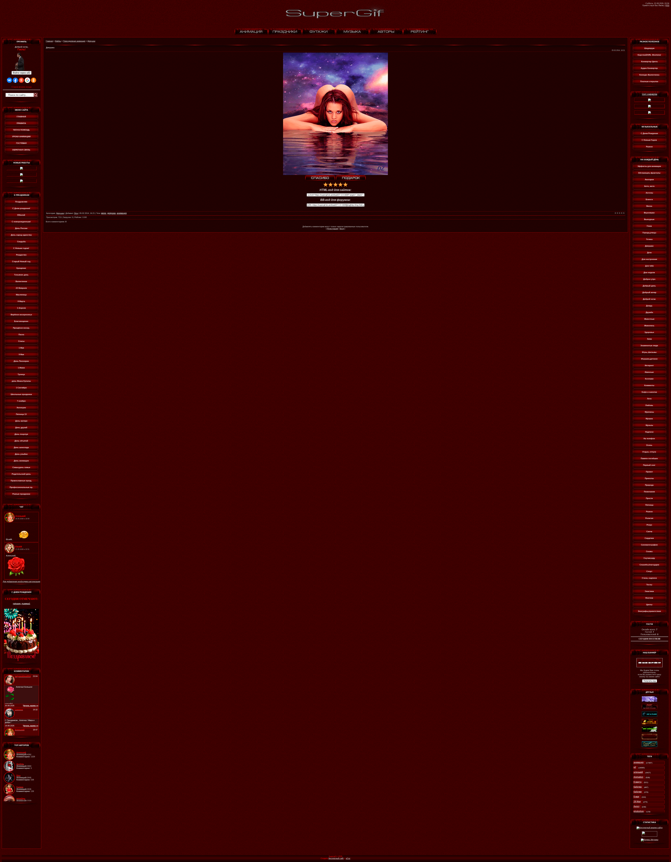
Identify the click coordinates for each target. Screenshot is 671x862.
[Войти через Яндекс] (21, 80)
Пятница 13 (21, 414)
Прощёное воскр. (21, 328)
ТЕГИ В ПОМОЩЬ (21, 130)
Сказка (649, 551)
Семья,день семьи (21, 467)
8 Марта (21, 301)
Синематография (649, 545)
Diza (76, 213)
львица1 (25, 603)
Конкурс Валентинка (649, 75)
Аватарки (649, 179)
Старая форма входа (22, 87)
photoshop (639, 811)
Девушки (91, 41)
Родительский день (21, 474)
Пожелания (649, 492)
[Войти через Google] (27, 80)
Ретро (649, 525)
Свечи (649, 531)
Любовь (649, 405)
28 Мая (637, 801)
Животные (649, 319)
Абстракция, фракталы (649, 173)
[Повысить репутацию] (320, 178)
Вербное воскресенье (21, 315)
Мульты (649, 425)
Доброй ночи (649, 299)
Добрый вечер (649, 292)
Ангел (636, 806)
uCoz (348, 858)
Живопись (649, 326)
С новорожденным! (21, 222)
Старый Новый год (21, 261)
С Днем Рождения (649, 133)
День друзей (21, 427)
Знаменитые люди (649, 345)
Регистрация (332, 229)
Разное (649, 147)
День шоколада (21, 447)
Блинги (649, 199)
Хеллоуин (21, 408)
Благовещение (21, 321)
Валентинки (21, 281)
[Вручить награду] (351, 178)
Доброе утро (649, 279)
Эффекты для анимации (649, 166)
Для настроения (649, 259)
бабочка (638, 787)
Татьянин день (21, 275)
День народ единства (21, 235)
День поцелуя (21, 434)
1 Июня (21, 368)
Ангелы (649, 193)
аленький (638, 772)
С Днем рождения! (21, 208)
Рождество (21, 255)
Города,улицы (649, 233)
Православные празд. (21, 481)
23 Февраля (21, 288)
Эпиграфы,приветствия (649, 611)
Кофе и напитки (649, 392)
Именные (649, 372)
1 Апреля (21, 308)
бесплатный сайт (336, 858)
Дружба (649, 312)
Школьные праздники (21, 394)
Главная (49, 41)
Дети (649, 253)
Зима (649, 339)
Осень (649, 445)
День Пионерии (21, 361)
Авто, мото (649, 186)
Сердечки (649, 538)
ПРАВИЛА (21, 123)
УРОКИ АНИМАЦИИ (21, 136)
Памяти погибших (649, 458)
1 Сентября (21, 388)
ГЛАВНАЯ (21, 117)
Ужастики (649, 591)
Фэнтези (649, 598)
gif (635, 767)
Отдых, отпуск (649, 452)
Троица (21, 374)
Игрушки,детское (649, 359)
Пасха (21, 334)
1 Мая (21, 348)
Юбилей (21, 215)
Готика (649, 239)
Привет (649, 472)
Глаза (649, 226)
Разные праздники (21, 494)
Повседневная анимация (74, 41)
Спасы (21, 341)
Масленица (21, 295)
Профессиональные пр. (21, 487)
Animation (638, 777)
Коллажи (649, 379)
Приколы (649, 478)
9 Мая (21, 354)
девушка (111, 213)
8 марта (637, 782)
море (103, 213)
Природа (649, 485)
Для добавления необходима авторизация (21, 581)
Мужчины (649, 412)
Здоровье (649, 332)
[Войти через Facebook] (15, 80)
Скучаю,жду (649, 558)
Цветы (649, 605)
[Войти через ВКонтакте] (9, 80)
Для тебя (649, 266)
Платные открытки (649, 81)
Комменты (649, 385)
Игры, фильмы (649, 352)
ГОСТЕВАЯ (21, 143)
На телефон (649, 438)
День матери (21, 421)
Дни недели (649, 272)
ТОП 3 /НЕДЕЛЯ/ (649, 94)
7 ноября (21, 401)
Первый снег (649, 465)
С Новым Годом (649, 140)
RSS (667, 5)
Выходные (649, 219)
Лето (649, 399)
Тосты (649, 585)
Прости (649, 498)
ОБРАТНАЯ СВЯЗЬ (21, 150)
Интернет (649, 365)
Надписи (649, 432)
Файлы (58, 41)
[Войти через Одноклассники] (33, 80)
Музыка (649, 419)
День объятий (21, 441)
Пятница (649, 505)
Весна (649, 206)
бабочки (638, 792)
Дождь (649, 306)
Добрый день (649, 286)
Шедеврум (649, 48)
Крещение (21, 268)
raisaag (16, 603)
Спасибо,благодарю (649, 565)
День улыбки (21, 454)
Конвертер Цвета (649, 61)
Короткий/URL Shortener (649, 55)
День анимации (21, 461)
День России (21, 228)
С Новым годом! (21, 248)
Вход (342, 229)
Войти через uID (21, 72)
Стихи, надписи (649, 578)
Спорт (649, 571)
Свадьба (21, 241)
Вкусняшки (649, 213)
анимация (122, 213)
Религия (649, 518)
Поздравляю (21, 202)
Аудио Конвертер (649, 68)
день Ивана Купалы (21, 381)
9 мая (636, 796)
